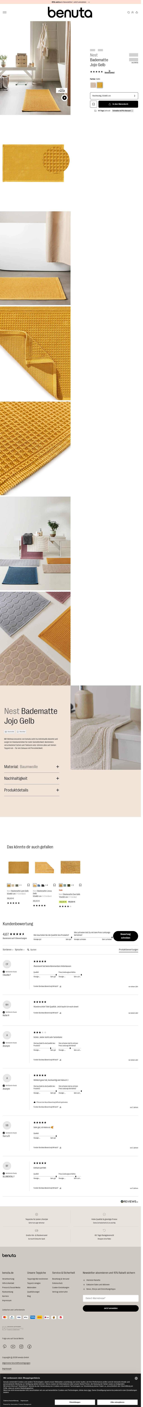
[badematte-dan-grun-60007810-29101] (68, 885)
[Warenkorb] (136, 12)
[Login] (132, 12)
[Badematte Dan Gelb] (70, 867)
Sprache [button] (19, 949)
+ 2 (72, 885)
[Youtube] (13, 1346)
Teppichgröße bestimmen (37, 1279)
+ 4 (46, 885)
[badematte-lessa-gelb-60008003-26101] (34, 885)
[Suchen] (128, 12)
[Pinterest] (4, 1346)
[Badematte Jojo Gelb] (100, 85)
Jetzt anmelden (111, 1308)
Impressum (6, 1300)
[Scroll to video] (64, 98)
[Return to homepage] (70, 12)
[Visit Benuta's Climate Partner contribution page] (13, 1328)
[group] (17, 934)
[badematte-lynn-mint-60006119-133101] (17, 885)
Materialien (31, 1287)
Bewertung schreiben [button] (126, 936)
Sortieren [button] (7, 949)
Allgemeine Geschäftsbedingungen (16, 1363)
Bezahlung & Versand (60, 1279)
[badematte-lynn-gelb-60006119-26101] (8, 885)
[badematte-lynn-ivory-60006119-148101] (12, 885)
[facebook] (29, 1346)
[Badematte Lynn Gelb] (18, 867)
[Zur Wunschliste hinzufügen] (93, 104)
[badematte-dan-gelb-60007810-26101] (60, 885)
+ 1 (20, 885)
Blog (29, 1296)
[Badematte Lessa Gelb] (44, 867)
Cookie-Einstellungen (60, 1287)
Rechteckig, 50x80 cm (101, 96)
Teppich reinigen (33, 1283)
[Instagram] (21, 1346)
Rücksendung (7, 1292)
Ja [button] (60, 986)
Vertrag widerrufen (60, 1292)
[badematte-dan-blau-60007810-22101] (64, 885)
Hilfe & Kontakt (8, 1283)
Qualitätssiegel (33, 1292)
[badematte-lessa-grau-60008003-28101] (42, 885)
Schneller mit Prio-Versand (122, 111)
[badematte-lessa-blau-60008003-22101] (38, 885)
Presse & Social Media (11, 1287)
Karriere (5, 1296)
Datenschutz (57, 1283)
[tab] (128, 950)
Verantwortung (8, 1279)
